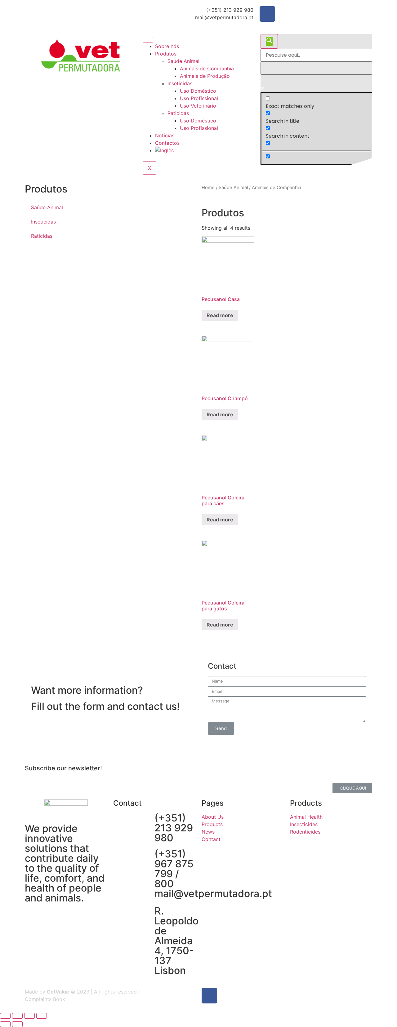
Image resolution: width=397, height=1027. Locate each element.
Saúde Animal (183, 61)
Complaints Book (45, 999)
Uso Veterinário (198, 106)
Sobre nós (167, 46)
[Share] (17, 1016)
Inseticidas (179, 83)
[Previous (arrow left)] (5, 1024)
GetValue (58, 992)
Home (208, 187)
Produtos (165, 54)
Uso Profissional (199, 98)
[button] (352, 788)
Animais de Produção (205, 76)
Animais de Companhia (207, 68)
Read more (220, 315)
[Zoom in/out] (41, 1016)
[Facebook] (267, 14)
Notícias (164, 135)
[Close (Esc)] (5, 1016)
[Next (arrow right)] (17, 1024)
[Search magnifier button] (269, 41)
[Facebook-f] (209, 995)
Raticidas (178, 113)
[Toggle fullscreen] (29, 1016)
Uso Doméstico (198, 91)
